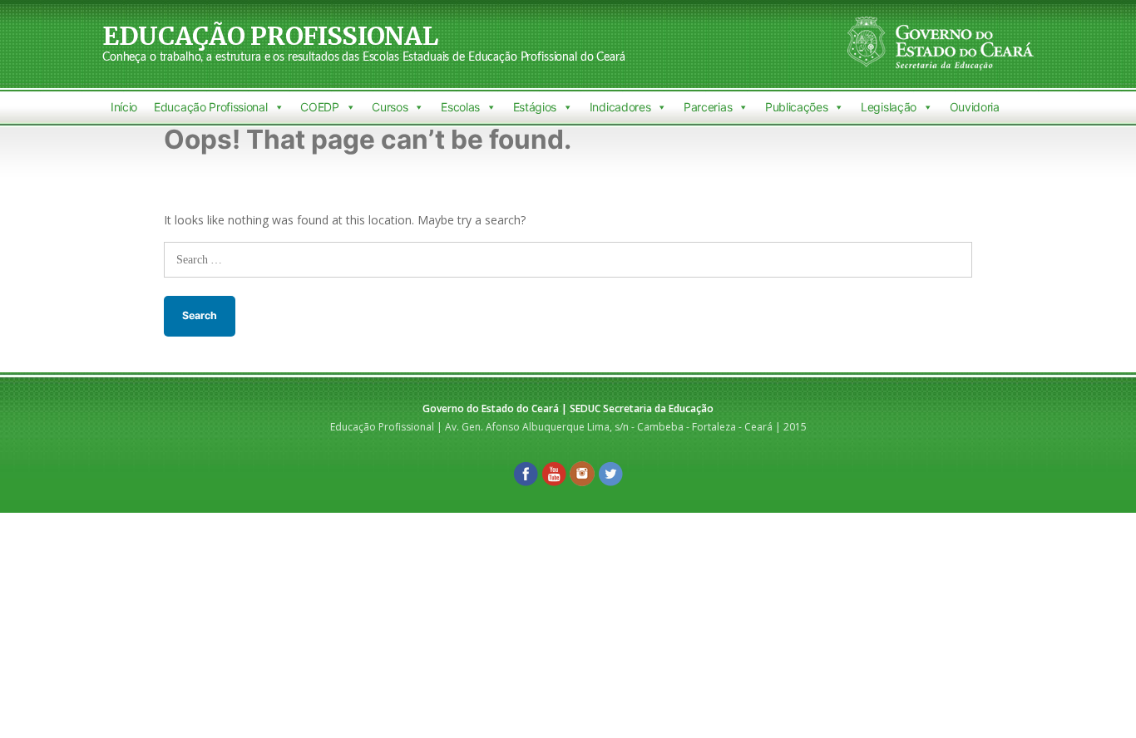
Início (124, 107)
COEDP (319, 107)
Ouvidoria (975, 107)
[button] (278, 107)
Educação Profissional (269, 36)
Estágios (534, 107)
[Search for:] (568, 259)
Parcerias (708, 107)
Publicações (796, 107)
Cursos (389, 107)
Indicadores (620, 107)
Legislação (888, 107)
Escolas (460, 107)
